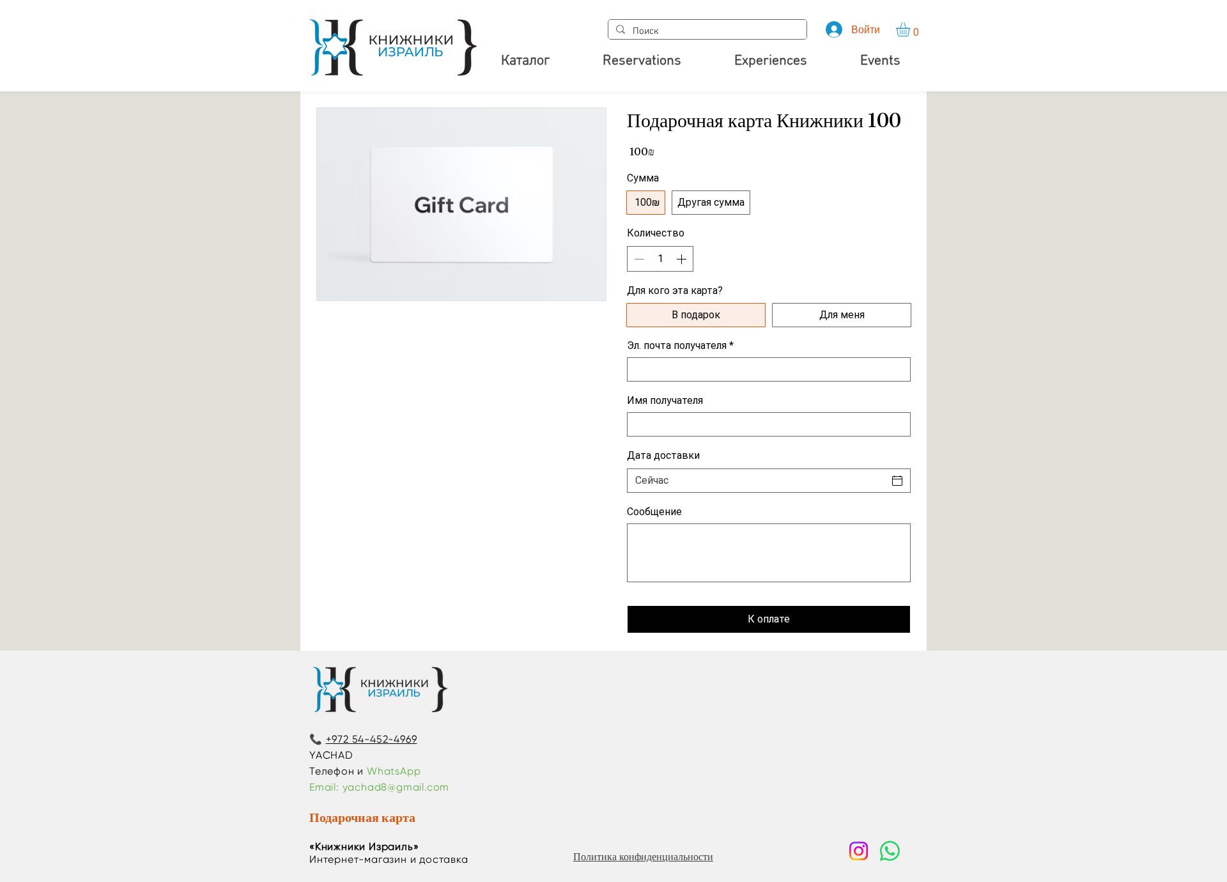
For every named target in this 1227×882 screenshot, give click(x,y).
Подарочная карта (362, 817)
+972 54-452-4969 (371, 739)
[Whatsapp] (889, 851)
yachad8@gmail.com (396, 787)
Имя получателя (665, 400)
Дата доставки (663, 455)
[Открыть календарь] (897, 480)
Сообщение (654, 512)
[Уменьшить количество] (638, 259)
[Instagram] (858, 851)
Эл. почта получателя (680, 345)
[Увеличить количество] (682, 259)
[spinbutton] (660, 259)
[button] (911, 29)
